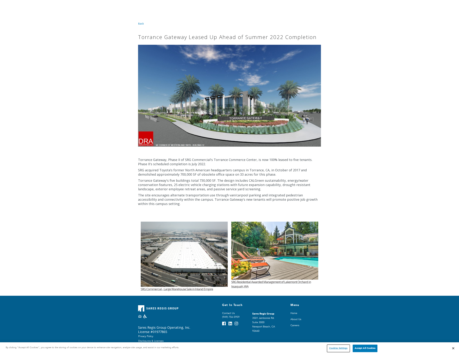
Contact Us (228, 313)
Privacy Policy (145, 336)
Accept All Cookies (365, 348)
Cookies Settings (338, 348)
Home (293, 313)
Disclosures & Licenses (151, 340)
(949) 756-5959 (231, 316)
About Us (295, 319)
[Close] (453, 348)
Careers (294, 325)
